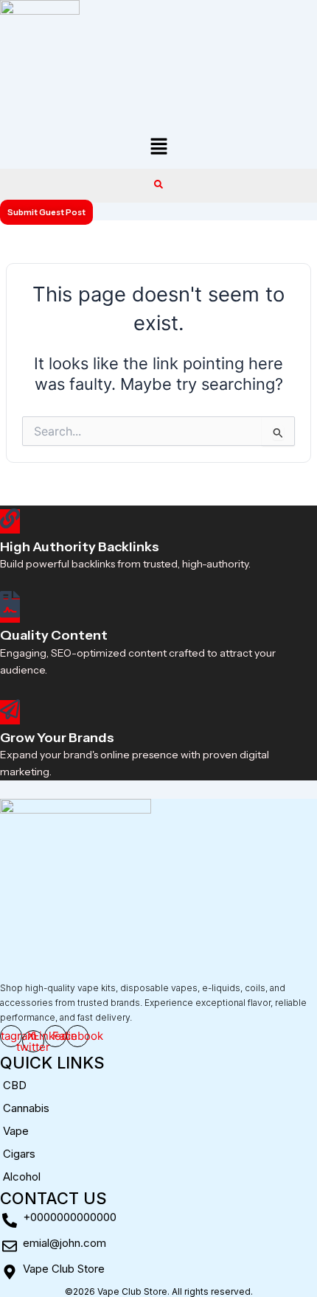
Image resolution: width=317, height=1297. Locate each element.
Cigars (19, 1154)
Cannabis (26, 1108)
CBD (15, 1085)
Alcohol (22, 1177)
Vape (16, 1131)
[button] (158, 148)
